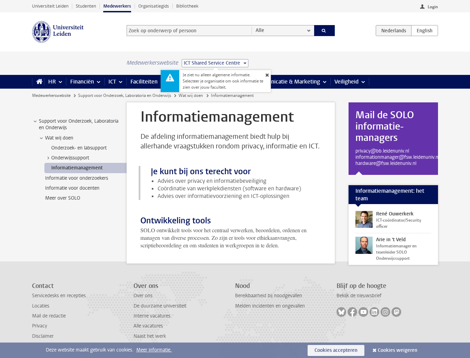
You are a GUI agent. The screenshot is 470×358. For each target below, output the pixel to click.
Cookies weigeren (397, 350)
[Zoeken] (324, 30)
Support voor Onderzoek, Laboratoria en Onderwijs (124, 95)
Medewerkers (117, 6)
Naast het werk (149, 336)
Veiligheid (346, 81)
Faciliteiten (144, 81)
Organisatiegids (153, 6)
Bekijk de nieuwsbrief (359, 295)
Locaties (40, 306)
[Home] (38, 82)
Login (433, 7)
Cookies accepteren (335, 350)
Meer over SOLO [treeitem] (62, 198)
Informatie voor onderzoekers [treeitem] (76, 178)
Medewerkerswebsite (51, 95)
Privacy (39, 326)
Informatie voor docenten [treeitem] (72, 188)
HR (52, 81)
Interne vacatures (151, 316)
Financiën (82, 81)
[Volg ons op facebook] (352, 312)
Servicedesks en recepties (59, 295)
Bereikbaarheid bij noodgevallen (268, 295)
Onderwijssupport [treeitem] (70, 158)
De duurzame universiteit (159, 306)
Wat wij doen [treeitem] (59, 138)
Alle (260, 30)
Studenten (86, 6)
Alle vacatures (148, 326)
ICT (112, 81)
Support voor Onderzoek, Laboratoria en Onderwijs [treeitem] (78, 124)
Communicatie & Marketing (286, 81)
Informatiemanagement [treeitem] (77, 168)
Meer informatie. (154, 350)
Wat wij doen (191, 95)
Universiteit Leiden (50, 6)
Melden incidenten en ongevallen (270, 306)
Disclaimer (43, 336)
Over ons (142, 295)
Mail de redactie (49, 316)
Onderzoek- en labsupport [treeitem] (79, 148)
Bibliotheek (187, 6)
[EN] (424, 30)
